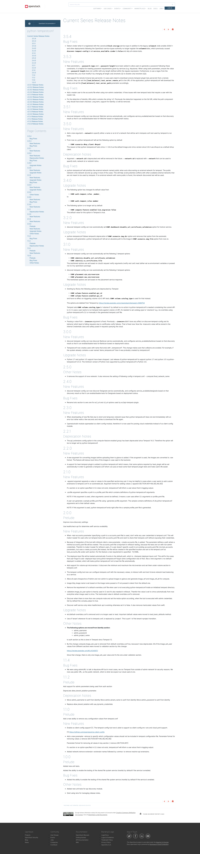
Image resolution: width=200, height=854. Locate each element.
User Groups (54, 835)
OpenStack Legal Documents (97, 815)
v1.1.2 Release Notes (35, 119)
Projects (27, 835)
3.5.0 (34, 46)
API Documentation (82, 840)
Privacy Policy (106, 842)
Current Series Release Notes (38, 36)
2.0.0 (34, 73)
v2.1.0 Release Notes (35, 112)
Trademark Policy (107, 840)
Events (52, 837)
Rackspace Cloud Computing (159, 844)
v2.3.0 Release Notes (35, 104)
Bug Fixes (33, 138)
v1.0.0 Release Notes (35, 124)
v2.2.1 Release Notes (35, 107)
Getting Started (81, 837)
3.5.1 (34, 43)
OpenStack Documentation (47, 23)
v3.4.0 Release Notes (35, 90)
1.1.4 (33, 75)
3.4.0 (34, 48)
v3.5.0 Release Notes (35, 87)
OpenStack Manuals (82, 835)
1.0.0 (34, 82)
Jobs (52, 840)
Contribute (53, 845)
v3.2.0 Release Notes (35, 92)
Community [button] (127, 8)
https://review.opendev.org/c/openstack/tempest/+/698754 (122, 303)
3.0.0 (34, 56)
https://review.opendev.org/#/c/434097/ (82, 651)
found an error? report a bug (153, 814)
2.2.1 (33, 65)
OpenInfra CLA (106, 845)
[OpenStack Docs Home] (29, 23)
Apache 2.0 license (162, 842)
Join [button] (161, 8)
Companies (54, 842)
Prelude (32, 226)
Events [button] (117, 8)
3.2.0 (34, 51)
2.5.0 (34, 58)
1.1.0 (33, 80)
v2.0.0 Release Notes (35, 114)
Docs (155, 8)
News (27, 842)
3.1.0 (34, 53)
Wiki (77, 842)
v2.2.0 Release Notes (35, 109)
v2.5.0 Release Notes (35, 99)
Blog (150, 8)
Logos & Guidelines (107, 837)
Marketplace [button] (139, 8)
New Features (35, 143)
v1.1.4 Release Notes (35, 116)
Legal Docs (105, 835)
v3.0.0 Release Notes (35, 97)
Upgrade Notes (35, 165)
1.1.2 (33, 77)
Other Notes (34, 195)
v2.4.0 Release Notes (35, 102)
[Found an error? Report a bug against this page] (172, 30)
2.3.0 (34, 63)
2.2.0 (34, 68)
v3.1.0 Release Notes (35, 95)
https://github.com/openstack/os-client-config (87, 732)
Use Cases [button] (107, 8)
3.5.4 (34, 38)
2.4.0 (34, 60)
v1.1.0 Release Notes (35, 121)
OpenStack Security (31, 837)
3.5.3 (34, 41)
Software (97, 8)
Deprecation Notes (37, 158)
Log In (169, 8)
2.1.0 (33, 70)
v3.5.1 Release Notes (35, 85)
